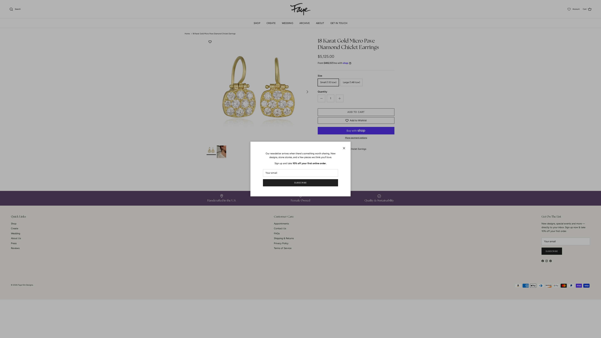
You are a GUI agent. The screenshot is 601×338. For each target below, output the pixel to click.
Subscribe (300, 183)
